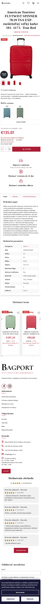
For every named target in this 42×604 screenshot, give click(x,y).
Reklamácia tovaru (8, 404)
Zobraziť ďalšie (21, 122)
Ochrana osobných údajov (10, 400)
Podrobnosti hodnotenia (32, 36)
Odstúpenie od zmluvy (9, 408)
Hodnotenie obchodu (21, 478)
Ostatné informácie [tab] (29, 197)
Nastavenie (20, 592)
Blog (3, 426)
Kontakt (6, 471)
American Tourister (21, 32)
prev (1, 319)
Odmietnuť (10, 599)
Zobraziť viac (21, 550)
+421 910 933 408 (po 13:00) (13, 450)
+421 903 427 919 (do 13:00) (13, 446)
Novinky (4, 419)
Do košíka (28, 149)
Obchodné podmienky (9, 397)
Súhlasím (30, 599)
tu (34, 587)
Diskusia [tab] (15, 197)
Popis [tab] (5, 197)
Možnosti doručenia (7, 142)
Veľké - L (26, 246)
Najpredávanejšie (7, 430)
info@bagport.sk (10, 454)
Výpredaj (4, 423)
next (40, 319)
